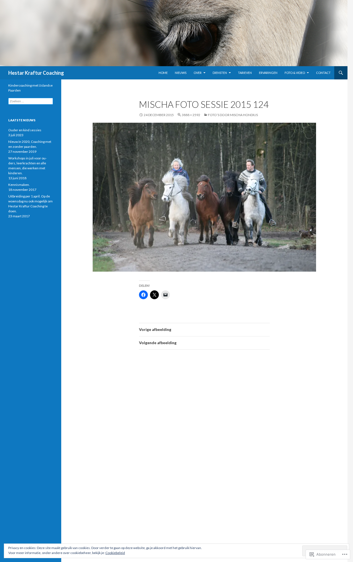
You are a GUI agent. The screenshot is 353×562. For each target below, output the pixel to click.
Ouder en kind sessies (24, 130)
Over (198, 72)
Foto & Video (295, 72)
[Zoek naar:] (30, 101)
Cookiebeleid (115, 553)
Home (163, 72)
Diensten (220, 72)
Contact (323, 72)
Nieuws (180, 72)
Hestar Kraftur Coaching (36, 73)
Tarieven (245, 72)
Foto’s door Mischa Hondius (233, 115)
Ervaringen (268, 72)
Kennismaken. (19, 185)
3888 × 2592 (191, 115)
